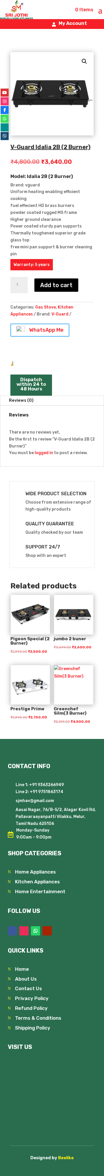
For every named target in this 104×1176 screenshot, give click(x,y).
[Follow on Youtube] (47, 930)
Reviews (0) (21, 400)
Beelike (66, 1157)
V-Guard (59, 314)
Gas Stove (45, 307)
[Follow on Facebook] (12, 930)
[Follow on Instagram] (24, 930)
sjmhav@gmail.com (35, 800)
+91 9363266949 (46, 784)
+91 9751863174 (46, 791)
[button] (84, 61)
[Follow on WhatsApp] (35, 930)
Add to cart (56, 285)
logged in (44, 452)
